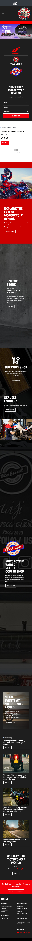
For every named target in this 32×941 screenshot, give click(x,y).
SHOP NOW (10, 328)
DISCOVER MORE (10, 253)
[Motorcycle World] (24, 13)
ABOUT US (16, 895)
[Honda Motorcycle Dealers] (15, 3)
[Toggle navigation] (3, 13)
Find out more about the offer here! (13, 54)
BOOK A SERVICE (10, 431)
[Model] (16, 129)
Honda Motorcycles (19, 890)
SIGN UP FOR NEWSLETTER (16, 912)
